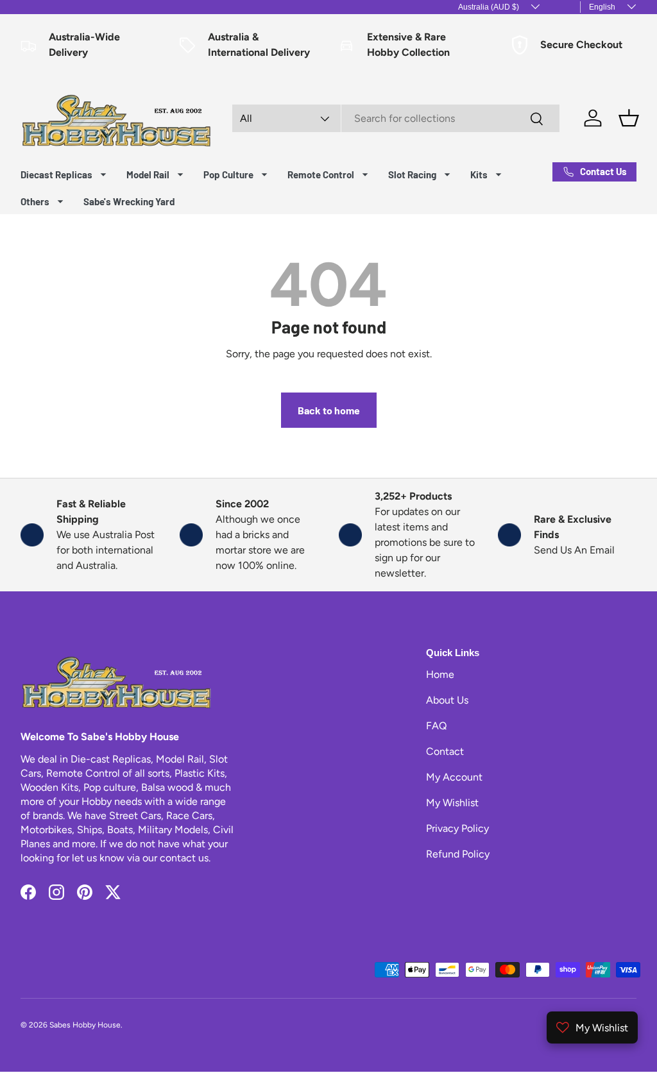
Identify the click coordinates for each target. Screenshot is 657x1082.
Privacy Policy (457, 828)
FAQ (436, 726)
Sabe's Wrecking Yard (129, 201)
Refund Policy (458, 854)
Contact (445, 751)
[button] (629, 118)
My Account (454, 777)
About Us (447, 700)
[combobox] (396, 118)
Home (440, 674)
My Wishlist (452, 803)
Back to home (329, 410)
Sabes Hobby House (85, 1024)
